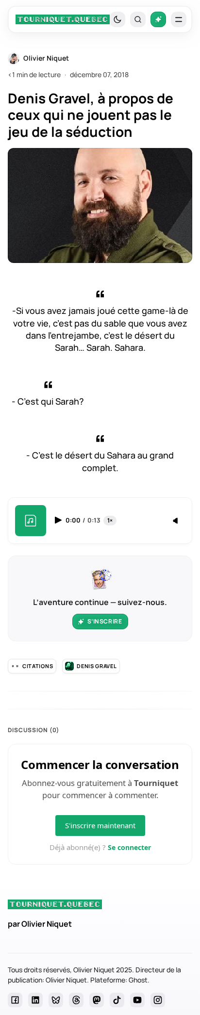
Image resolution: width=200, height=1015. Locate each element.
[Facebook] (15, 1000)
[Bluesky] (56, 1000)
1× (110, 520)
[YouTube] (137, 1000)
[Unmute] (176, 521)
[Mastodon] (96, 1000)
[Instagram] (157, 1000)
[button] (138, 19)
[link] (63, 19)
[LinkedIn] (35, 1000)
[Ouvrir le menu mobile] (178, 19)
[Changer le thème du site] (117, 19)
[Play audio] (59, 520)
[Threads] (76, 1000)
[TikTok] (117, 1000)
